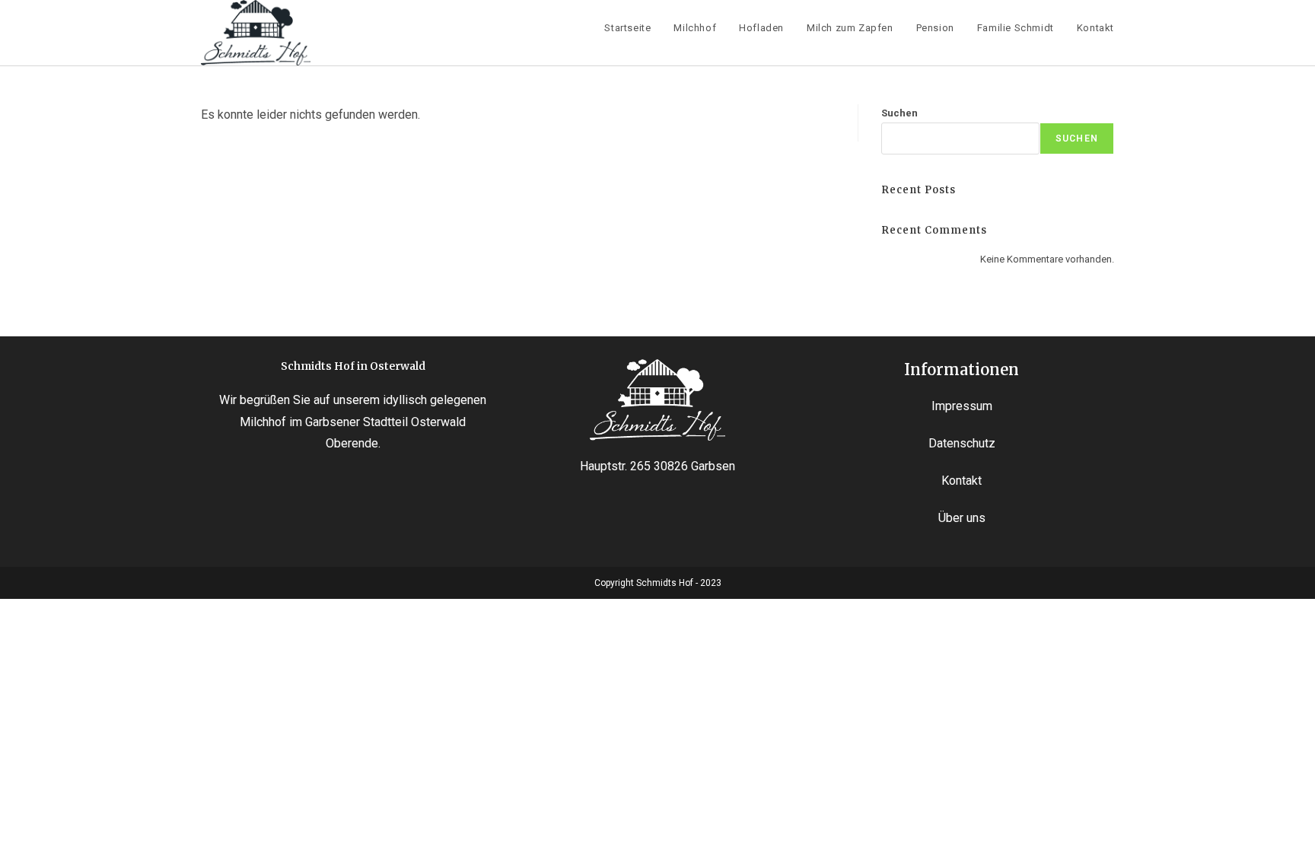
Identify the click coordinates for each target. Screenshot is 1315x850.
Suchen (899, 113)
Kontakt (961, 480)
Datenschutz (961, 443)
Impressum (961, 406)
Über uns (961, 518)
